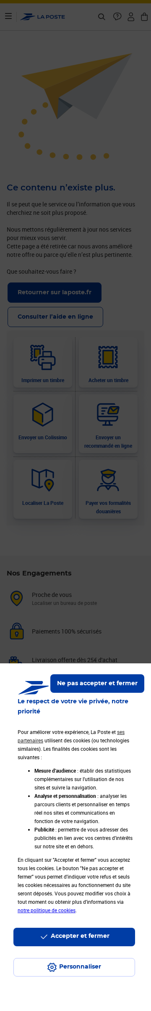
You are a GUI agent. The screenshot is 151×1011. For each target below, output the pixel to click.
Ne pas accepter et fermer (97, 683)
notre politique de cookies (47, 910)
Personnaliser (80, 967)
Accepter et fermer (80, 936)
